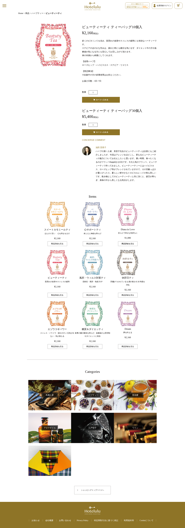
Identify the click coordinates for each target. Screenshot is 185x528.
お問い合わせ (65, 520)
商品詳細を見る (57, 244)
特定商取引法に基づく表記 (106, 520)
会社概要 (49, 520)
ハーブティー (37, 13)
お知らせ (36, 520)
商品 (27, 13)
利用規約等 (129, 520)
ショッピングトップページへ (92, 490)
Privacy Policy (82, 520)
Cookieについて (146, 520)
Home (20, 13)
